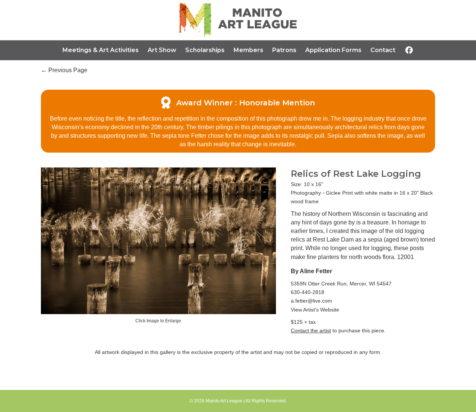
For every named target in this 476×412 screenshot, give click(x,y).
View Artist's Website (315, 310)
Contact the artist (311, 330)
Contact (382, 50)
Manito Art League (224, 400)
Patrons (284, 50)
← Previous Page (64, 70)
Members (248, 50)
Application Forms (333, 50)
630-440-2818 (307, 292)
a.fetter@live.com (311, 301)
